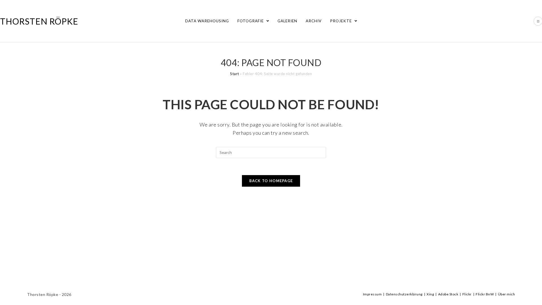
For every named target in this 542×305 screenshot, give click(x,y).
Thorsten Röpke (39, 21)
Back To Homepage (271, 180)
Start (234, 73)
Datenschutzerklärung (404, 294)
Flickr (467, 294)
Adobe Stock (448, 294)
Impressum (372, 294)
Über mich (506, 294)
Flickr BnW (485, 294)
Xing (430, 294)
